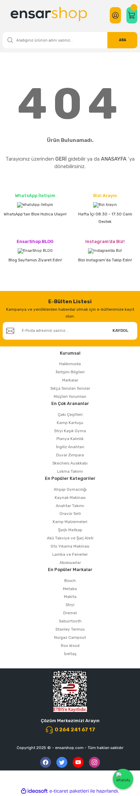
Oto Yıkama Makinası (70, 546)
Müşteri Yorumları (70, 396)
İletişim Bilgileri (70, 372)
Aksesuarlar (70, 562)
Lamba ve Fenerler (70, 554)
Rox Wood (70, 645)
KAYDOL (120, 330)
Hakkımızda (70, 363)
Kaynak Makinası (70, 497)
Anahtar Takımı (70, 505)
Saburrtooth (70, 621)
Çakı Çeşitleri (70, 414)
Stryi (70, 604)
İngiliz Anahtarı (70, 446)
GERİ (61, 159)
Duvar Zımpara (70, 455)
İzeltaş (70, 653)
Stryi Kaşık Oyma (70, 430)
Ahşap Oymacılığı (70, 489)
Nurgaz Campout (70, 637)
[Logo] (50, 15)
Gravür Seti (70, 513)
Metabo (70, 588)
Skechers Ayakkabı (70, 463)
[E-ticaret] (69, 791)
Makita (70, 596)
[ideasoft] (34, 791)
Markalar (70, 380)
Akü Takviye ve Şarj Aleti (70, 538)
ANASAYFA (113, 159)
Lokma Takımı (70, 471)
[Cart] (131, 15)
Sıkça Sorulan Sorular (70, 388)
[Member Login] (115, 15)
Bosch (70, 580)
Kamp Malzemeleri (70, 521)
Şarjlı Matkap (70, 529)
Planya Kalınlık (70, 438)
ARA (122, 40)
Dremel (70, 613)
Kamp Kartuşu (70, 422)
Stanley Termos (70, 629)
